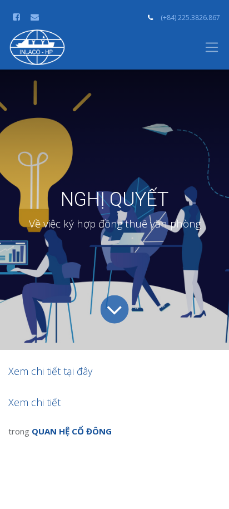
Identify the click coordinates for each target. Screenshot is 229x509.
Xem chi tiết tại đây (50, 371)
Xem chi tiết (34, 402)
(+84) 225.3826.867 (190, 17)
